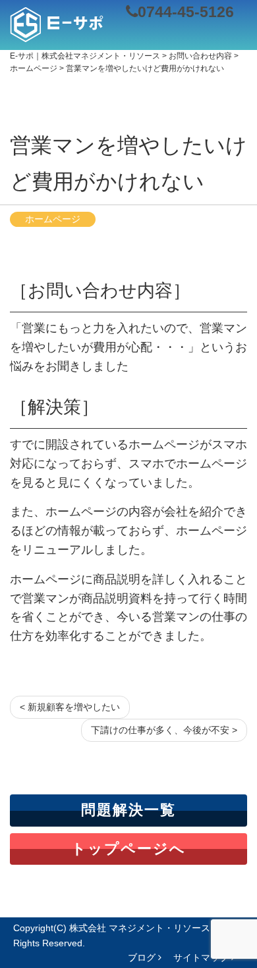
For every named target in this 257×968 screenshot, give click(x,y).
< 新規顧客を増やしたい (70, 707)
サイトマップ (202, 957)
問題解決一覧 (128, 810)
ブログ (143, 957)
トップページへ (128, 848)
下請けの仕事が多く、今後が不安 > (164, 730)
